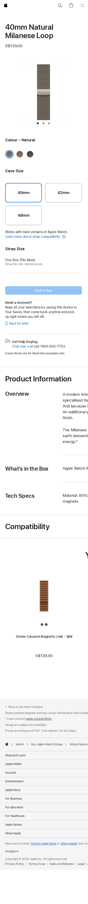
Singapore (12, 851)
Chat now (20, 346)
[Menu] (82, 5)
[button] (59, 5)
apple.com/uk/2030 (39, 719)
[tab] (38, 123)
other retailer (68, 843)
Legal (81, 864)
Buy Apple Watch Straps (46, 744)
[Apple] (6, 744)
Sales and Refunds (61, 864)
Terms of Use (36, 864)
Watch (20, 744)
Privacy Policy (14, 864)
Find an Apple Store (43, 843)
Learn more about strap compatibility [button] (33, 236)
